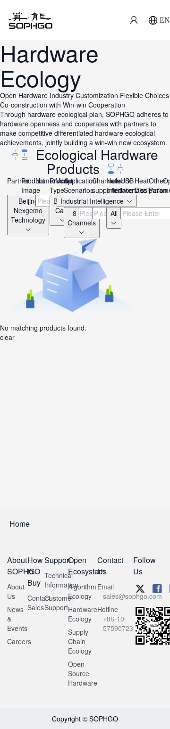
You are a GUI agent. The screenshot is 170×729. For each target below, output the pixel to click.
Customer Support (59, 602)
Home (19, 523)
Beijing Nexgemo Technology (28, 210)
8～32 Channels (82, 217)
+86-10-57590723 (118, 623)
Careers (19, 641)
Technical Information (61, 580)
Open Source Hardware (82, 673)
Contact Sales (39, 602)
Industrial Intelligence (93, 201)
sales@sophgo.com (132, 596)
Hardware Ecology (82, 614)
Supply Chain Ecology (80, 641)
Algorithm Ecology (82, 591)
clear (7, 337)
